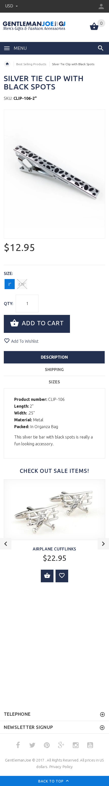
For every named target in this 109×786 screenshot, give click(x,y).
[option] (54, 174)
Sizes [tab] (54, 382)
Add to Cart (42, 323)
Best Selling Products (31, 64)
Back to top (51, 781)
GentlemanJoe (18, 760)
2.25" (22, 284)
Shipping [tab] (54, 369)
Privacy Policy (61, 767)
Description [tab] (54, 357)
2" (9, 284)
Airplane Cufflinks (54, 549)
